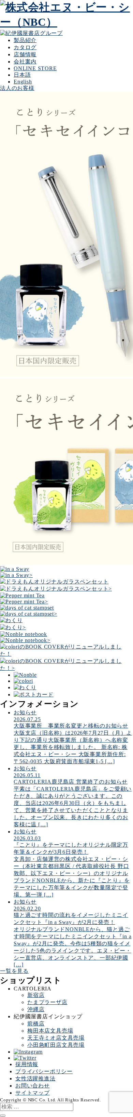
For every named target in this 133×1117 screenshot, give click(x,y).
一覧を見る (14, 971)
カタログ (25, 47)
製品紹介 (25, 40)
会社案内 (25, 61)
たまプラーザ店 (47, 1002)
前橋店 (35, 1023)
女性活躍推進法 (35, 1078)
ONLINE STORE (35, 68)
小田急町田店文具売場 (56, 1045)
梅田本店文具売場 (50, 1031)
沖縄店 (35, 1009)
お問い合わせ (32, 1086)
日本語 (22, 75)
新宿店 (35, 995)
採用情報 (26, 1064)
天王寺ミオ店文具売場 (56, 1038)
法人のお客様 (17, 88)
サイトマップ (32, 1093)
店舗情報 (25, 54)
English (23, 81)
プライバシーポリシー (44, 1071)
